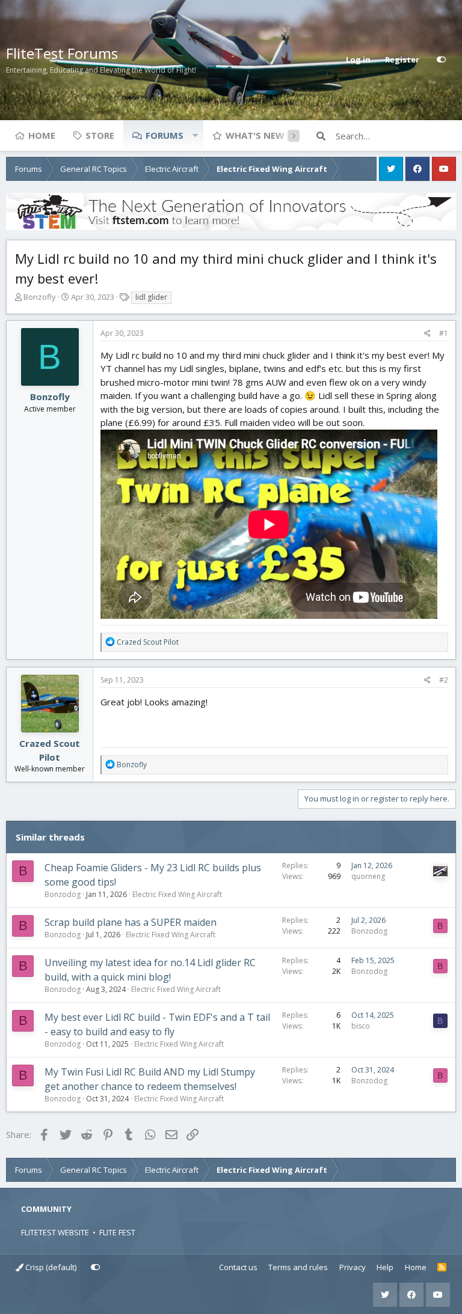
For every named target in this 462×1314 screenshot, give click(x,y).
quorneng (368, 876)
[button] (194, 135)
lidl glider (151, 297)
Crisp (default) (49, 1267)
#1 (443, 333)
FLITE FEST (117, 1232)
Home (41, 135)
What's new (255, 135)
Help (385, 1267)
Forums (164, 135)
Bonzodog (63, 894)
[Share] (427, 333)
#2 (443, 680)
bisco (360, 1026)
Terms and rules (298, 1267)
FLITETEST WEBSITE (55, 1232)
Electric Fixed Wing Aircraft (177, 894)
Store (99, 135)
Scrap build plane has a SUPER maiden (131, 922)
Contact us (238, 1267)
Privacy (352, 1267)
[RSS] (442, 1267)
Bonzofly (39, 296)
